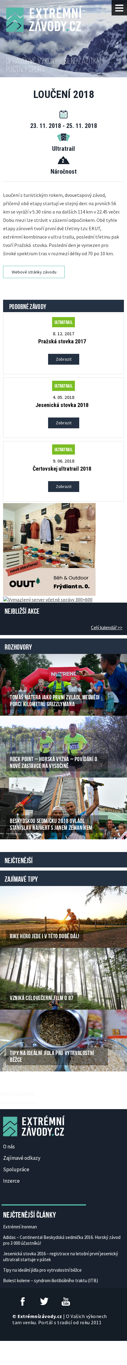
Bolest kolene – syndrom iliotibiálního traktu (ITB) (50, 1280)
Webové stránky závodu (34, 272)
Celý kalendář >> (106, 627)
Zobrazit (64, 359)
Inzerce (11, 1180)
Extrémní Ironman (20, 1227)
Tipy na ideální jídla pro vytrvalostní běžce (42, 1270)
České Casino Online (17, 1093)
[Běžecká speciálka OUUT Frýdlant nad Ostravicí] (49, 549)
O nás (9, 1146)
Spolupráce (16, 1169)
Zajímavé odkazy (21, 1158)
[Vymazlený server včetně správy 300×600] (47, 599)
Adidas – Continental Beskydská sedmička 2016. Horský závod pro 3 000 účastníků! (62, 1240)
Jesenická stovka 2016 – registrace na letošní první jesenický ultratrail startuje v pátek (60, 1256)
